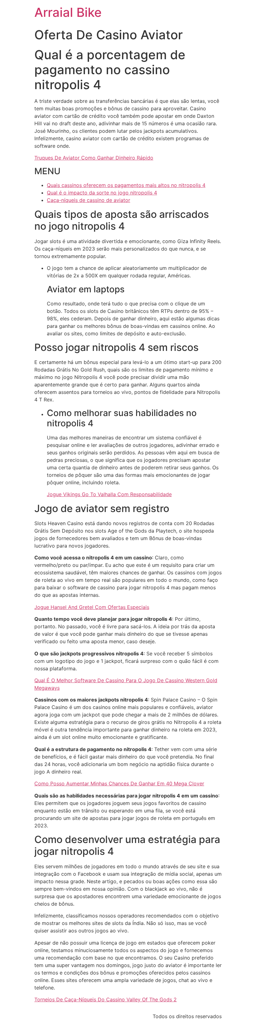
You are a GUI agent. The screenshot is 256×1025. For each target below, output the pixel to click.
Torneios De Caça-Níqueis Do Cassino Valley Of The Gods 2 (105, 999)
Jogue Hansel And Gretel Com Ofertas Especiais (91, 607)
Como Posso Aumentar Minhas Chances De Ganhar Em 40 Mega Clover (119, 783)
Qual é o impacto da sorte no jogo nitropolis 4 (102, 192)
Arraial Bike (68, 12)
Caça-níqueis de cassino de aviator (88, 200)
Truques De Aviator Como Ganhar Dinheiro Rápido (93, 158)
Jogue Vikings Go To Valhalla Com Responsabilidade (109, 494)
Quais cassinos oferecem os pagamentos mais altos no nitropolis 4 (126, 185)
